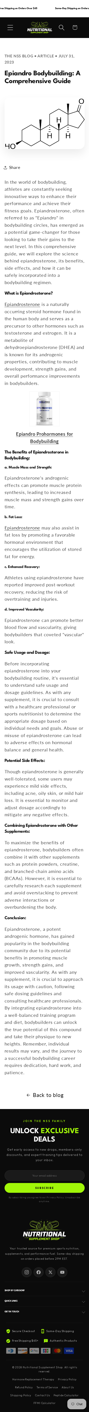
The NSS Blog (19, 55)
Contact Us (42, 1395)
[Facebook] (39, 1272)
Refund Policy (24, 1387)
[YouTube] (62, 1272)
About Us (68, 1387)
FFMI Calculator (45, 1403)
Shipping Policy (20, 1395)
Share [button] (15, 167)
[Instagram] (27, 1272)
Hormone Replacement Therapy (33, 1379)
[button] (10, 28)
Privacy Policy (67, 1379)
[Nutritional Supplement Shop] (44, 1230)
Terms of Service (47, 1387)
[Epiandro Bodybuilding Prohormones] (45, 408)
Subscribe (44, 1188)
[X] (50, 1272)
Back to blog (48, 1095)
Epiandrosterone (22, 304)
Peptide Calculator (66, 1395)
